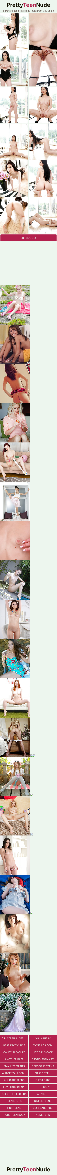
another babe (14, 1059)
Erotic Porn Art (43, 1059)
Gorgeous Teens (43, 1066)
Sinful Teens (42, 1100)
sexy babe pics (42, 1107)
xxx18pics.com (42, 1045)
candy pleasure (14, 1052)
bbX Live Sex (28, 237)
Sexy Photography (14, 1087)
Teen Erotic (14, 1100)
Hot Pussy (43, 1087)
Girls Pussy (43, 1038)
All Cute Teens (14, 1080)
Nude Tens (43, 1114)
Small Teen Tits (14, 1066)
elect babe (42, 1080)
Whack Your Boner (14, 1073)
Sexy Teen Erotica (14, 1093)
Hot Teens (14, 1107)
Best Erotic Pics (14, 1045)
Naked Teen (42, 1073)
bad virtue (43, 1093)
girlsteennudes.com (15, 1038)
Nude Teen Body (14, 1114)
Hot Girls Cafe (43, 1052)
